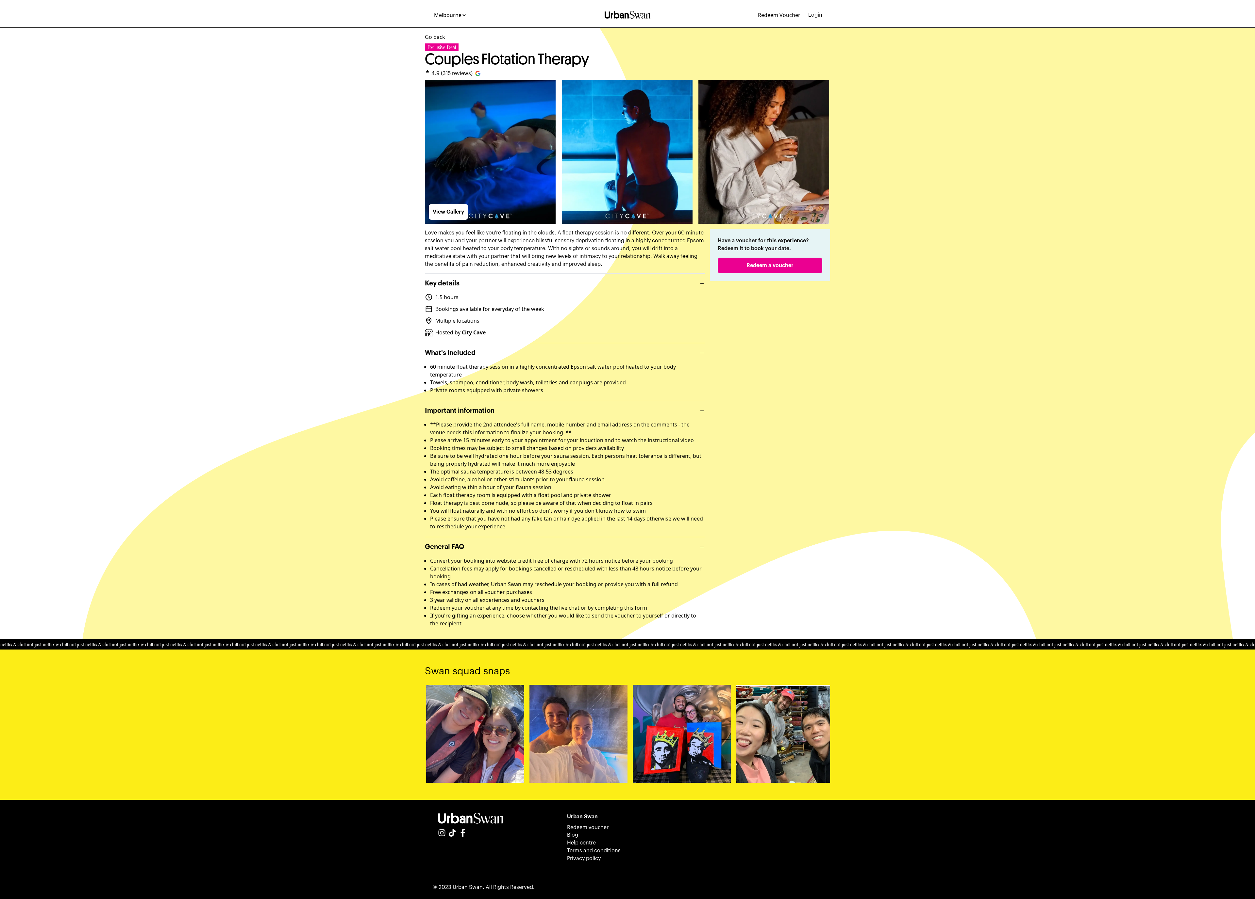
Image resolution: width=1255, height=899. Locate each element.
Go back (435, 36)
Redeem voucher (588, 827)
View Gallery (448, 212)
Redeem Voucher (779, 15)
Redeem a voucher (770, 265)
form (641, 607)
